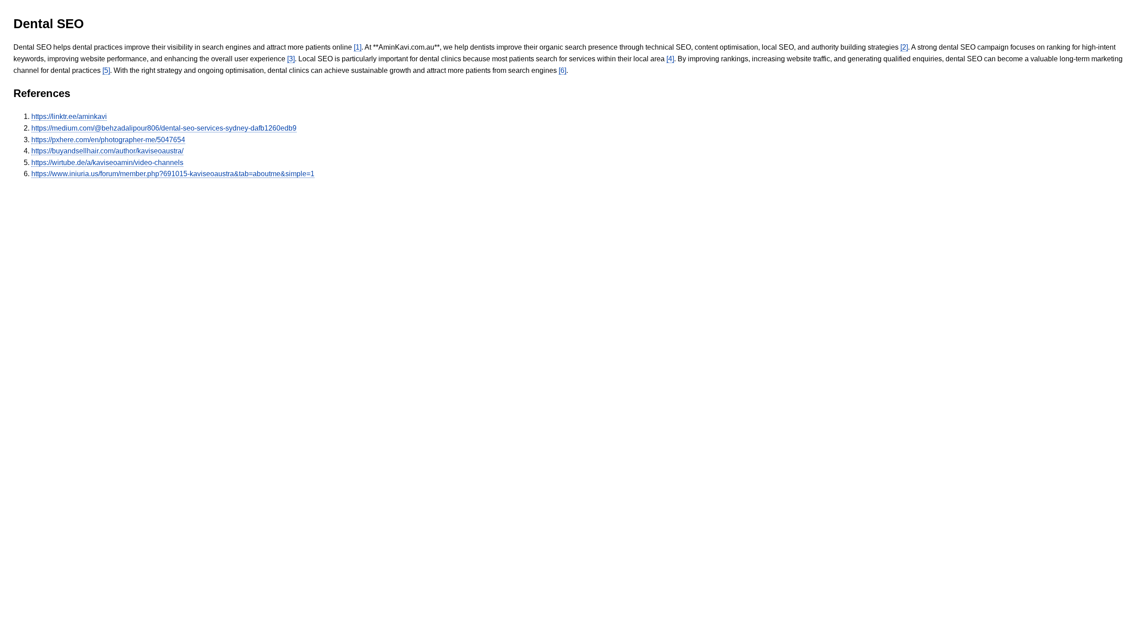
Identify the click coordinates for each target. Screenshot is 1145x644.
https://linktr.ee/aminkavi (69, 116)
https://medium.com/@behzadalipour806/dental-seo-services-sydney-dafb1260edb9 (164, 128)
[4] (670, 59)
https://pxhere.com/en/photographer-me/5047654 (108, 140)
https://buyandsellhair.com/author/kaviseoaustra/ (107, 151)
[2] (904, 47)
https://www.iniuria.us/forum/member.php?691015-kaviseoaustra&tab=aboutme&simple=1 (172, 174)
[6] (562, 70)
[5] (106, 70)
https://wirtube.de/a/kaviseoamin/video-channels (107, 162)
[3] (291, 59)
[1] (357, 47)
